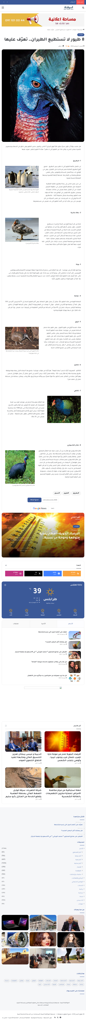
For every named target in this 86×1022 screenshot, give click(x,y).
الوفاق (34, 980)
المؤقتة (41, 980)
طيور (66, 493)
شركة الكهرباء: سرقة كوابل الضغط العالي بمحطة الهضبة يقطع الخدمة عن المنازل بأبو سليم (23, 793)
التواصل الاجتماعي (77, 882)
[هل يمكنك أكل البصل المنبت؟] (75, 645)
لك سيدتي (80, 900)
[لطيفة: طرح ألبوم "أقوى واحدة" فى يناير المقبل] (70, 939)
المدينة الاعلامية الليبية (24, 1014)
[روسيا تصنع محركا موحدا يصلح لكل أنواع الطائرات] (15, 939)
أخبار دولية (78, 856)
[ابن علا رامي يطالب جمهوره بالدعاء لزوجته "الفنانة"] (75, 667)
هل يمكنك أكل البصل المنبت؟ (56, 642)
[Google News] (40, 508)
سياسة (80, 893)
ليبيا (40, 984)
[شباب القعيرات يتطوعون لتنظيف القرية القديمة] (15, 956)
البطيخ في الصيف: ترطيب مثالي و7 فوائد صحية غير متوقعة (61, 536)
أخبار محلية (77, 863)
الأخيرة (43, 624)
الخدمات (80, 885)
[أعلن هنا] (43, 20)
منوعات (74, 30)
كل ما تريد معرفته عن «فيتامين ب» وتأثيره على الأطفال (47, 675)
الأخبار (81, 849)
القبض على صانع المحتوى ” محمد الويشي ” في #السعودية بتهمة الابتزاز (41, 652)
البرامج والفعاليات (77, 878)
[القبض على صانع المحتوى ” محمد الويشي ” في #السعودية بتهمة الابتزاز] (75, 655)
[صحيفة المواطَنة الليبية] (68, 8)
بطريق (75, 493)
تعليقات (16, 624)
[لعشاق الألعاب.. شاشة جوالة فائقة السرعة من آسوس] (15, 922)
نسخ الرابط (34, 500)
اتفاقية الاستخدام (25, 1018)
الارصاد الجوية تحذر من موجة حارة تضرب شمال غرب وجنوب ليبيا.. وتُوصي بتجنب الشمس (64, 757)
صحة (81, 896)
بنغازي (21, 980)
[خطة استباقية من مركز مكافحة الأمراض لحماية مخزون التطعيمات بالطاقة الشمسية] (63, 777)
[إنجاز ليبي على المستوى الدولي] (70, 923)
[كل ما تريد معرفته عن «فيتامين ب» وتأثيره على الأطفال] (75, 678)
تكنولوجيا (78, 871)
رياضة (81, 889)
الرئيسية (80, 30)
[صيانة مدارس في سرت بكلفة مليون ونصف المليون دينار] (43, 923)
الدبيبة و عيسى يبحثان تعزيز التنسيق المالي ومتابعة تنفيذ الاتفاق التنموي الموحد (51, 2)
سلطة (75, 984)
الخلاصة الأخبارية (13, 1018)
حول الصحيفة (48, 1018)
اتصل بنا (4, 1018)
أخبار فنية (78, 860)
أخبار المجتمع (77, 852)
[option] (43, 535)
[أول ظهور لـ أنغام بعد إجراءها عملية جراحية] (43, 939)
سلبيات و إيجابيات (75, 874)
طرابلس (61, 984)
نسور (57, 493)
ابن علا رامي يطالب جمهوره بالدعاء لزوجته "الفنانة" (49, 662)
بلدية (27, 980)
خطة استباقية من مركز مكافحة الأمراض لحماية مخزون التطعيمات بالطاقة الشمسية (63, 793)
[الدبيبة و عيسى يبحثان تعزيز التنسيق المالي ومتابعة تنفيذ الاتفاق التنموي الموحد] (23, 741)
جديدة (7, 980)
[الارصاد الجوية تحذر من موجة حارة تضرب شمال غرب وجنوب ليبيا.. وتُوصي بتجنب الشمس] (63, 741)
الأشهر (70, 624)
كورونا (54, 984)
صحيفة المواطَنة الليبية (48, 1014)
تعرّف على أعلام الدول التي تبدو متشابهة (52, 632)
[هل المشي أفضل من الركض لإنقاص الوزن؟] (70, 955)
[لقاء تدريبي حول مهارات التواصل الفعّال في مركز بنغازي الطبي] (43, 958)
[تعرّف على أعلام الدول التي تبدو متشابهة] (75, 635)
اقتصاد (79, 867)
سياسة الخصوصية (36, 1018)
